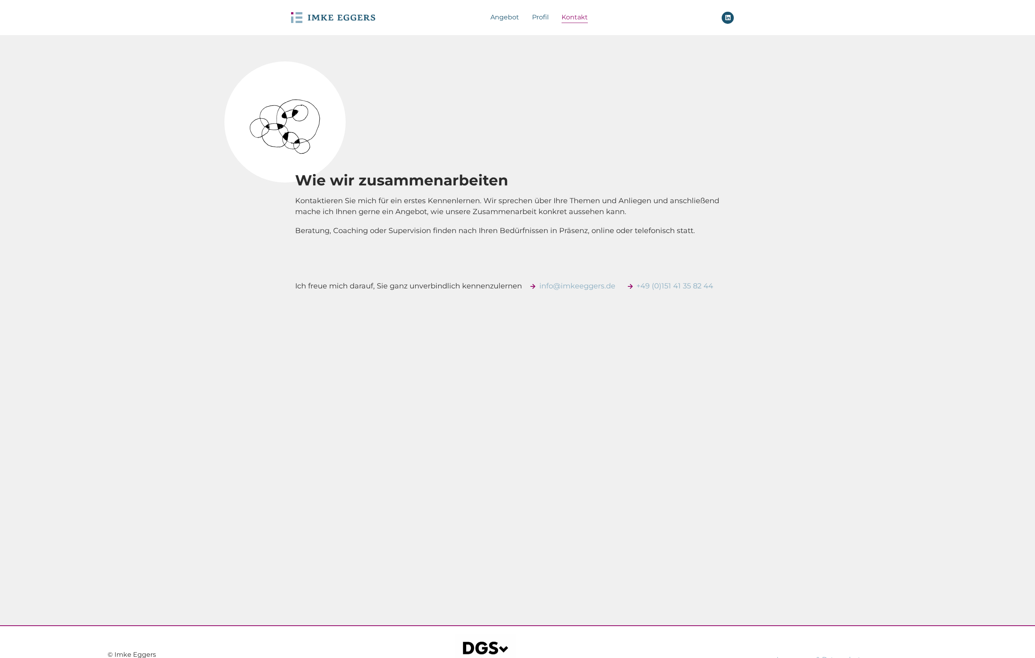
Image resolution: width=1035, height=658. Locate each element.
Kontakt (575, 17)
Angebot (504, 17)
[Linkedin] (728, 18)
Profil (540, 17)
